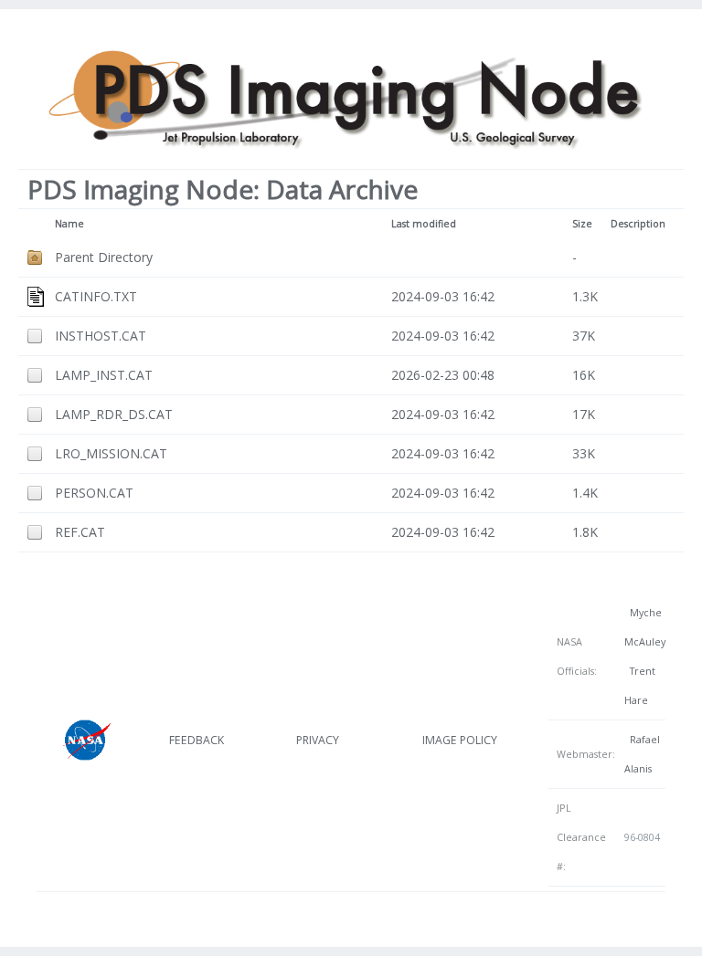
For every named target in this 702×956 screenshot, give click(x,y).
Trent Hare (639, 686)
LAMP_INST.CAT (104, 374)
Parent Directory (104, 257)
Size (582, 223)
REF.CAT (80, 532)
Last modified (423, 223)
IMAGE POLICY (459, 740)
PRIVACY (317, 740)
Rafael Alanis (642, 754)
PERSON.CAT (94, 492)
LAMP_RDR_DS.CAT (114, 414)
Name (69, 223)
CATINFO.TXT (96, 296)
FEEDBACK (196, 740)
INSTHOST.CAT (100, 335)
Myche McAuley (644, 627)
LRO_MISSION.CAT (111, 453)
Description (638, 223)
